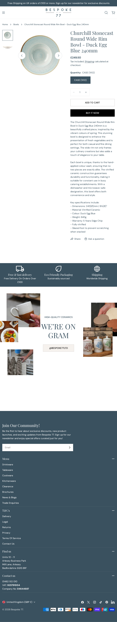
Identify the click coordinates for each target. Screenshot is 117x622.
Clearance (7, 486)
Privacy (6, 532)
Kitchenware (9, 481)
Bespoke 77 (17, 609)
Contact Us (8, 543)
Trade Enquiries (10, 502)
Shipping (89, 61)
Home (5, 24)
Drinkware (7, 464)
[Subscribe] (69, 447)
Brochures (8, 491)
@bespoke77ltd (58, 348)
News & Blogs (9, 497)
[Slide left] (21, 55)
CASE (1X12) (80, 80)
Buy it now (92, 113)
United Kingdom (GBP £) (19, 602)
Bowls (16, 24)
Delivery (6, 516)
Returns (6, 527)
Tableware (7, 470)
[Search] (106, 13)
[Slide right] (58, 55)
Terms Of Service (11, 538)
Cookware (7, 475)
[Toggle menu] (3, 13)
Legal (5, 521)
